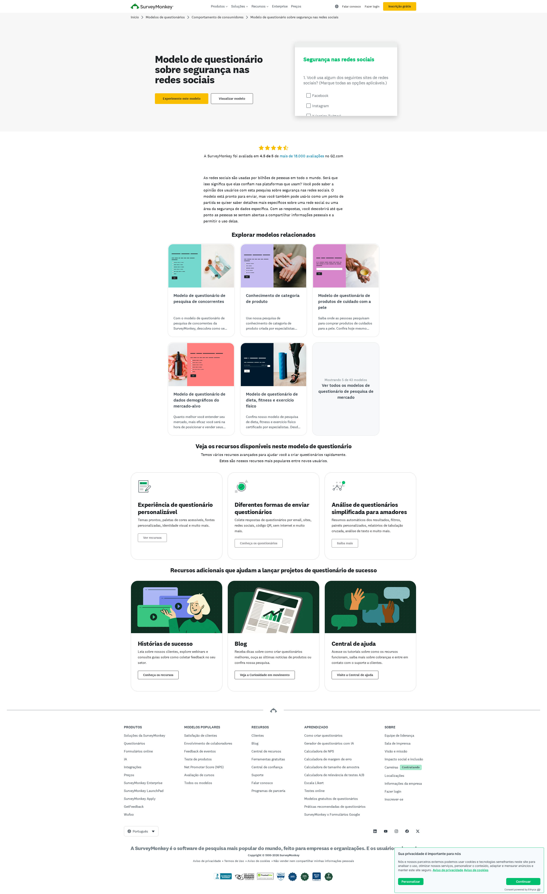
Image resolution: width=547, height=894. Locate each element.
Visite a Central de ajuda (355, 675)
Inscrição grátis (399, 6)
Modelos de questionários (165, 17)
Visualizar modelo (232, 98)
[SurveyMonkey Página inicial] (152, 7)
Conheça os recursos (158, 675)
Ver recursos (152, 538)
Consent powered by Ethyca (520, 889)
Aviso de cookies (476, 870)
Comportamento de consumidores (218, 17)
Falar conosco (351, 6)
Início (135, 17)
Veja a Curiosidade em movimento (265, 675)
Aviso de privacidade (448, 870)
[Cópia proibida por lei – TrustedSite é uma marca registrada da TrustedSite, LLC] (265, 879)
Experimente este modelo (181, 98)
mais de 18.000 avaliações (302, 155)
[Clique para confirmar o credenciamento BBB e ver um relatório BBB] (223, 879)
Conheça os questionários (258, 543)
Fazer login (372, 6)
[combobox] (141, 831)
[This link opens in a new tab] (375, 831)
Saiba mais (345, 543)
